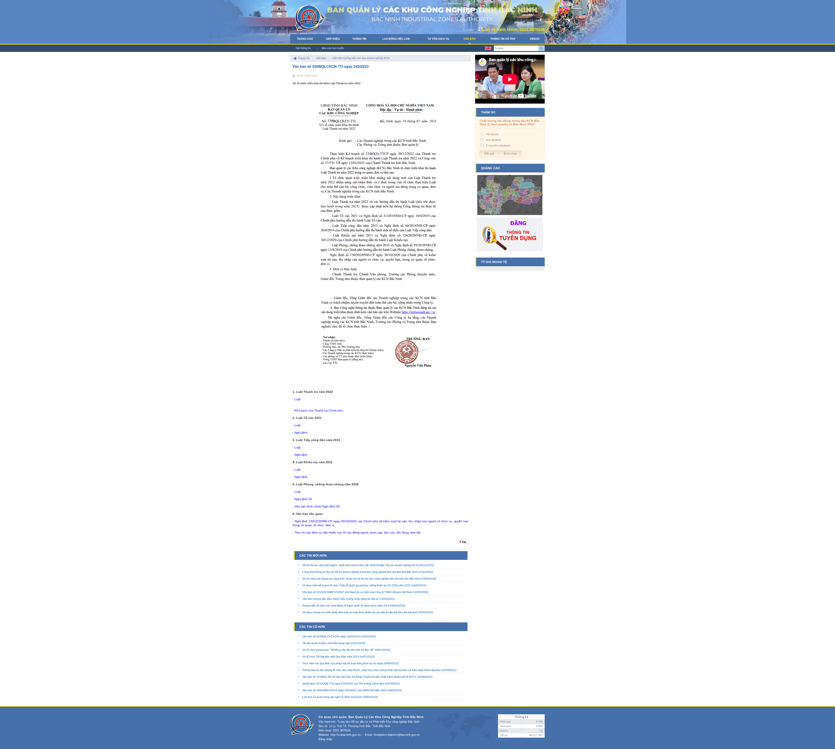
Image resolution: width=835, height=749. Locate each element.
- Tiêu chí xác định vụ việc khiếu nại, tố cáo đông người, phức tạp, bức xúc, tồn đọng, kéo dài (356, 532)
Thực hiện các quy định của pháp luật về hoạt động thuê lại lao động (342, 663)
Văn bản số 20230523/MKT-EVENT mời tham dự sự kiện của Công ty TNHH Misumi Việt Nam (357, 592)
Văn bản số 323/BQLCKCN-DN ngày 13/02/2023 (331, 636)
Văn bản (469, 38)
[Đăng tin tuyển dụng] (510, 252)
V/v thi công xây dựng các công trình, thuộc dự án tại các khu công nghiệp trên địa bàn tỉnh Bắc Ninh (361, 578)
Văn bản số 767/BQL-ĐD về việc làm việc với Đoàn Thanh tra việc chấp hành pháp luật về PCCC (359, 676)
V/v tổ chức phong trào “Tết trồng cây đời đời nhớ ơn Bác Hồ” (338, 649)
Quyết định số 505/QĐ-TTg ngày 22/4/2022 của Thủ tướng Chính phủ (343, 683)
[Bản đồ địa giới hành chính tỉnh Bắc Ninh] (510, 216)
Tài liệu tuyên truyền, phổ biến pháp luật (326, 643)
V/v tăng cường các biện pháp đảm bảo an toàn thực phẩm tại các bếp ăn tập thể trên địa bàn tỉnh (359, 612)
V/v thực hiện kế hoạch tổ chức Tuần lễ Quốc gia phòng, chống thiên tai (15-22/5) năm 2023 (356, 585)
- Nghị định (299, 432)
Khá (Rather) (493, 140)
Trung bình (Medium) (498, 145)
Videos (534, 38)
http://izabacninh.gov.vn (346, 734)
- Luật (296, 399)
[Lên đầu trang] (463, 542)
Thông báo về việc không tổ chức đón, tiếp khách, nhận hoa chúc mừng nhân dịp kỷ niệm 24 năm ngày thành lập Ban (371, 670)
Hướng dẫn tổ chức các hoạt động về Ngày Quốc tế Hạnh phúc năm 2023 (345, 605)
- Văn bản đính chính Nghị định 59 (316, 506)
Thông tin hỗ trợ (502, 38)
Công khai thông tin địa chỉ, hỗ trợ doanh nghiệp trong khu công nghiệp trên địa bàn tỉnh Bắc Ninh (360, 572)
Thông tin (359, 38)
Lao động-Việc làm (396, 38)
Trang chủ (305, 38)
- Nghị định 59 (302, 499)
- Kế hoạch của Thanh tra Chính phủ (317, 410)
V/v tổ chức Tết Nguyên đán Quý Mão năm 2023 (330, 656)
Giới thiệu (333, 38)
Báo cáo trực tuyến (333, 48)
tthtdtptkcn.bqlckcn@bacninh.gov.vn (397, 734)
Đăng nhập (325, 739)
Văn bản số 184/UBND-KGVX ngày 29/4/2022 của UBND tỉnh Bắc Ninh (344, 690)
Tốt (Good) (492, 134)
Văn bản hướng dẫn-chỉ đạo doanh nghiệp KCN (360, 58)
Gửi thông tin (303, 48)
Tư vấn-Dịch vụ (438, 38)
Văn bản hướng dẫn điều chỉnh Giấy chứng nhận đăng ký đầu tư (340, 598)
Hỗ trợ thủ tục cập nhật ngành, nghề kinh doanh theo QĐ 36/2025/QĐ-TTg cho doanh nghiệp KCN (360, 565)
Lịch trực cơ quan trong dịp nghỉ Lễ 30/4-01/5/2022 (332, 697)
